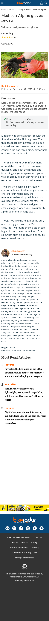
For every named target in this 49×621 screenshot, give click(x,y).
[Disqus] (24, 467)
